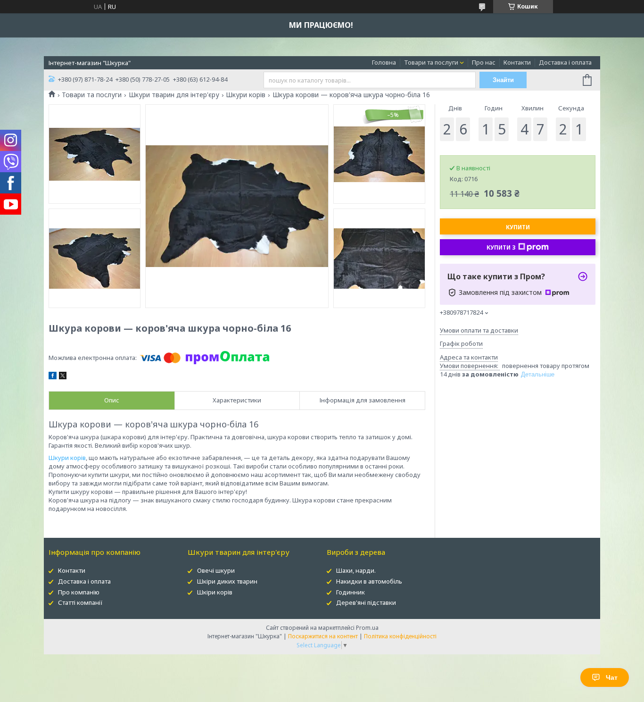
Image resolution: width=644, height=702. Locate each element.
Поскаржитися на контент (323, 636)
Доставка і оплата (565, 62)
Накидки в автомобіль (369, 581)
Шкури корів (245, 95)
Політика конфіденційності (400, 636)
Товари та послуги (431, 62)
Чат (612, 677)
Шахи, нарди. (356, 570)
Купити (518, 227)
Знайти (503, 80)
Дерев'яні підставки (366, 602)
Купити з (501, 247)
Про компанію (78, 592)
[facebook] (53, 377)
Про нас (483, 62)
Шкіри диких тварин (227, 581)
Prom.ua (367, 628)
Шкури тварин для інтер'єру (174, 95)
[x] (62, 377)
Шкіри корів (214, 592)
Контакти (517, 62)
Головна (384, 62)
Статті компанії (80, 602)
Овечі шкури (216, 570)
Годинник (350, 592)
